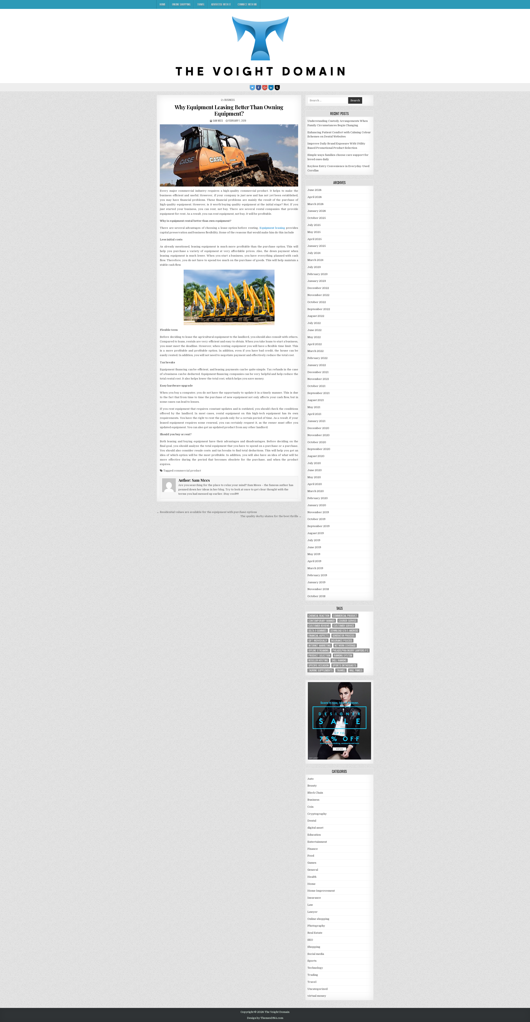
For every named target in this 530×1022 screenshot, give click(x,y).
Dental (311, 820)
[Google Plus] (264, 87)
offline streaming (318, 650)
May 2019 (313, 554)
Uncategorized (317, 988)
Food (310, 855)
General (312, 869)
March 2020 (315, 491)
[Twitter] (252, 87)
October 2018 (316, 596)
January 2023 (316, 280)
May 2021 (313, 407)
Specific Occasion (318, 665)
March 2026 (315, 204)
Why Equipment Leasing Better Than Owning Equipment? (229, 110)
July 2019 (313, 540)
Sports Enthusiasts (344, 665)
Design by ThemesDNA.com (265, 1018)
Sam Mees (218, 120)
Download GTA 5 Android (344, 631)
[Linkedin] (271, 87)
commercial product (187, 470)
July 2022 (314, 323)
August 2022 (315, 316)
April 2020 (314, 484)
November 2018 (318, 589)
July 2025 (314, 225)
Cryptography (317, 813)
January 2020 (316, 505)
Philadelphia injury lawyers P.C (350, 650)
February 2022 (317, 358)
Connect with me (247, 4)
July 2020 (314, 463)
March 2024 (315, 260)
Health (311, 876)
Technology (315, 967)
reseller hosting (318, 660)
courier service (347, 621)
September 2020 (318, 449)
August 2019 (315, 533)
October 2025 (316, 217)
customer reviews (319, 626)
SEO (310, 939)
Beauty (312, 785)
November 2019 (318, 512)
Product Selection (319, 655)
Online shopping (181, 4)
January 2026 (316, 210)
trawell (341, 670)
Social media (315, 953)
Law (310, 904)
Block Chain (315, 792)
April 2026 (314, 197)
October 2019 (316, 519)
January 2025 (316, 245)
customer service (343, 626)
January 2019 (316, 582)
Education (314, 834)
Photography (316, 925)
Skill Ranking (339, 660)
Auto (310, 778)
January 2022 (316, 365)
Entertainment (317, 841)
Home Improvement (321, 890)
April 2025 (314, 239)
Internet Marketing (319, 645)
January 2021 (316, 421)
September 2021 (318, 393)
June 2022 (314, 330)
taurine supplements (320, 670)
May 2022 (314, 337)
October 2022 (316, 302)
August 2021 (315, 400)
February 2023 (317, 274)
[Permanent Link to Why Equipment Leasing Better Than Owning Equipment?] (229, 155)
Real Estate (314, 932)
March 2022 (315, 351)
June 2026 (314, 190)
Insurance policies (341, 641)
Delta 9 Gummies (317, 631)
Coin (310, 806)
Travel (201, 4)
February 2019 (317, 575)
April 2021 (314, 414)
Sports (312, 960)
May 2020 (314, 477)
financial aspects (318, 636)
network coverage (345, 645)
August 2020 (315, 456)
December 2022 (318, 288)
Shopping (313, 946)
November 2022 (318, 295)
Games (311, 862)
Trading (312, 974)
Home (162, 4)
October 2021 (316, 386)
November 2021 (318, 379)
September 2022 (318, 309)
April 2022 (314, 344)
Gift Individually (317, 641)
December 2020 (318, 428)
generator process (343, 636)
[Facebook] (258, 87)
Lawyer (312, 911)
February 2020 (317, 498)
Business (229, 100)
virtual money (316, 995)
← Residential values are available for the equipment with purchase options (207, 512)
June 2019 (314, 547)
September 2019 (318, 526)
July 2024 (313, 253)
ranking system (343, 655)
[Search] (277, 87)
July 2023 (314, 267)
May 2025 (314, 232)
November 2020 (318, 435)
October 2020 (316, 442)
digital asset (315, 827)
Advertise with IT (221, 4)
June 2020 (314, 470)
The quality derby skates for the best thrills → (270, 516)
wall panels (356, 670)
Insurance (314, 897)
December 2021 (318, 372)
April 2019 (314, 561)
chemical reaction (318, 616)
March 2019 (315, 568)
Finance (312, 848)
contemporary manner (321, 621)
